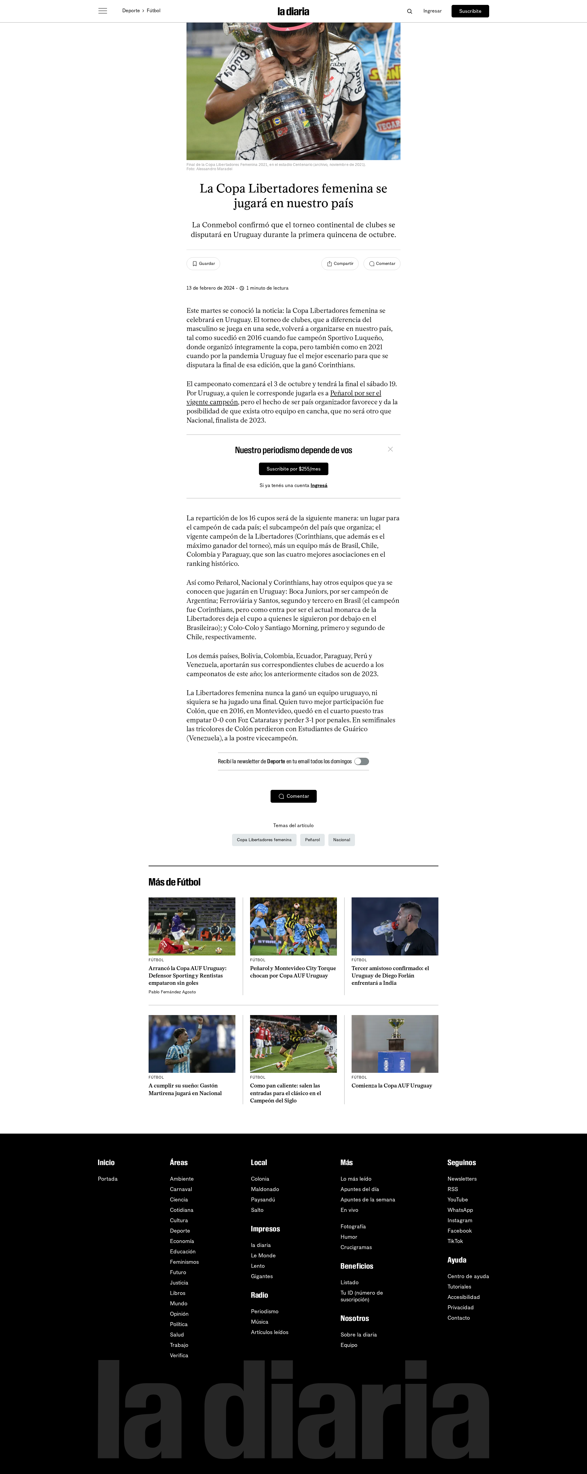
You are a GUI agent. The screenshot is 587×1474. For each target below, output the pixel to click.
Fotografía (353, 1226)
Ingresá (319, 485)
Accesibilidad (464, 1297)
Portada (108, 1178)
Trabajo (179, 1345)
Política (179, 1324)
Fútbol (154, 10)
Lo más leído (356, 1178)
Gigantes (262, 1276)
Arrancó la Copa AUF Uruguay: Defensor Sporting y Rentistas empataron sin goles (188, 976)
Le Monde (263, 1255)
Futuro (178, 1272)
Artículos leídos (269, 1332)
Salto (257, 1210)
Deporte (131, 10)
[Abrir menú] (103, 11)
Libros (177, 1293)
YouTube (458, 1199)
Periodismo (265, 1311)
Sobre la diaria (359, 1334)
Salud (177, 1334)
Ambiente (182, 1178)
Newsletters (462, 1178)
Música (259, 1321)
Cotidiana (182, 1210)
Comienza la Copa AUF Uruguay (392, 1085)
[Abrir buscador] (409, 11)
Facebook (460, 1230)
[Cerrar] (390, 450)
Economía (182, 1241)
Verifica (179, 1355)
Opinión (179, 1314)
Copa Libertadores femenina (264, 839)
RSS (453, 1189)
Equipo (349, 1345)
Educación (183, 1251)
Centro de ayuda (468, 1276)
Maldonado (265, 1189)
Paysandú (263, 1199)
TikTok (455, 1241)
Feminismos (184, 1262)
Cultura (179, 1220)
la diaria (261, 1245)
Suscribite (470, 11)
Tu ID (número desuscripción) (362, 1296)
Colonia (260, 1178)
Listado (350, 1282)
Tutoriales (459, 1286)
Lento (258, 1266)
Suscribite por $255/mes (294, 469)
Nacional (341, 839)
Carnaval (181, 1189)
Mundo (178, 1303)
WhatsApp (460, 1210)
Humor (349, 1237)
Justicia (179, 1282)
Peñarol (312, 839)
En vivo (349, 1210)
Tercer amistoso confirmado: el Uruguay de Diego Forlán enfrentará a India (390, 976)
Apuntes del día (360, 1189)
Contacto (459, 1317)
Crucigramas (356, 1247)
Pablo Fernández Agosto (172, 992)
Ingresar (432, 11)
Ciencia (179, 1199)
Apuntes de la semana (368, 1199)
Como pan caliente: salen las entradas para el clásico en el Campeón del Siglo (285, 1093)
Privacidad (461, 1307)
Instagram (460, 1220)
